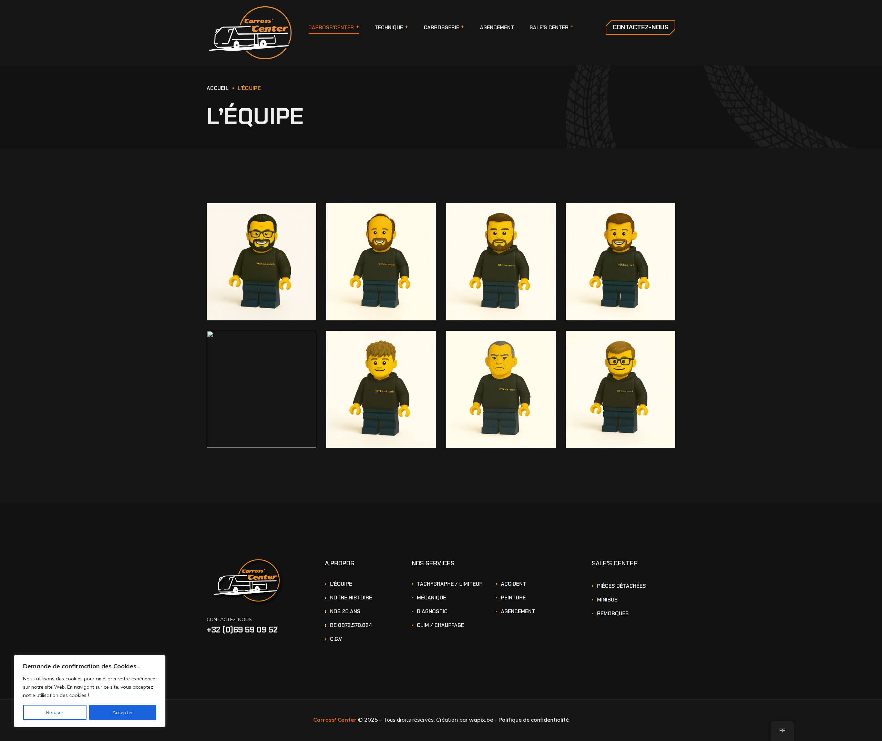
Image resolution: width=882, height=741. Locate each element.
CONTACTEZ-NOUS (229, 619)
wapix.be (481, 719)
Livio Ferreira (360, 345)
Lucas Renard (480, 218)
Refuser (54, 712)
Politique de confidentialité (534, 719)
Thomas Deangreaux (490, 345)
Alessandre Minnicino (251, 345)
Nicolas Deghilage (606, 345)
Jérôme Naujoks (244, 218)
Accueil (218, 88)
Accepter (122, 712)
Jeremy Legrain (603, 218)
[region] (89, 691)
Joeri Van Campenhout (373, 218)
